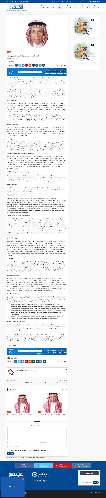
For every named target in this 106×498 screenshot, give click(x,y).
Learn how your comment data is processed (35, 457)
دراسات (82, 7)
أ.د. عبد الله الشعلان (14, 358)
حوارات (75, 7)
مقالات (60, 7)
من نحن (44, 1)
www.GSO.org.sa (40, 480)
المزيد (70, 1)
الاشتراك (96, 482)
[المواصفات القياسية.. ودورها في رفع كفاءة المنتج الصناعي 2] (52, 403)
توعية (88, 7)
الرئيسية (42, 7)
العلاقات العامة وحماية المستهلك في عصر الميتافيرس (19, 382)
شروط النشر (58, 1)
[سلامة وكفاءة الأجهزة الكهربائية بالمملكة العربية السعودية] (21, 403)
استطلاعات (68, 7)
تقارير (53, 7)
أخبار (48, 7)
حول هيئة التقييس (35, 1)
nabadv (98, 492)
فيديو (94, 7)
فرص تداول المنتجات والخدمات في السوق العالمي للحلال (54, 382)
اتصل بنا (66, 1)
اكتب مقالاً (50, 1)
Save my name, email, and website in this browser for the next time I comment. (27, 450)
